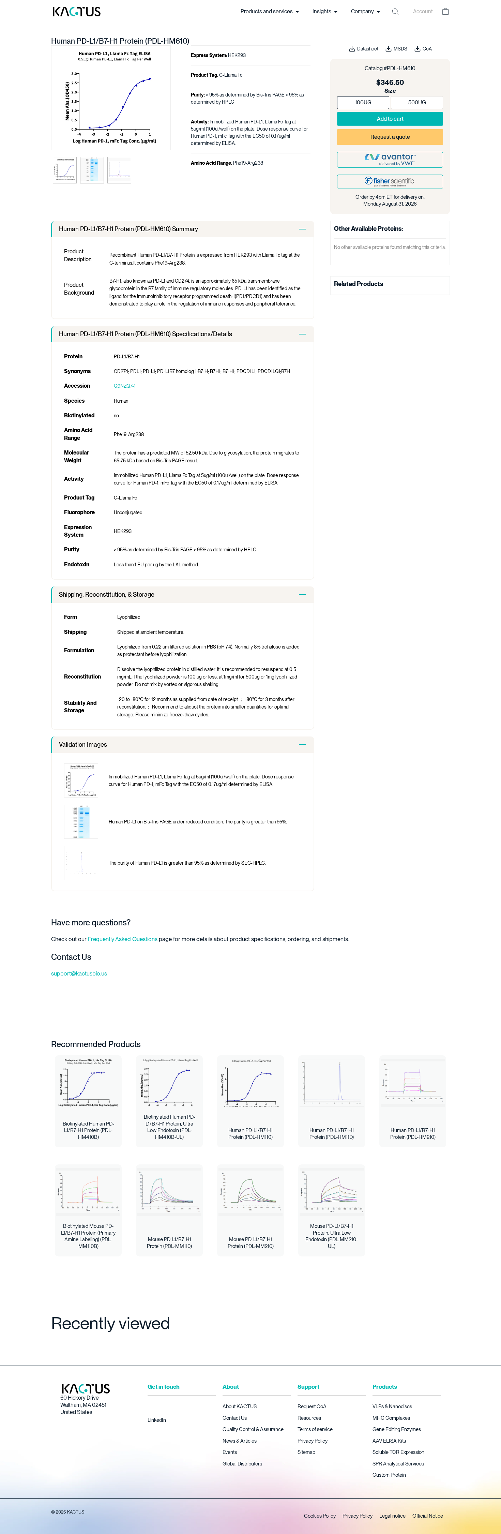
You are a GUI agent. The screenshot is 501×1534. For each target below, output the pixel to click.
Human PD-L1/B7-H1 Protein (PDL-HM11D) (331, 1133)
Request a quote (390, 137)
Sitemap (306, 1452)
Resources (309, 1418)
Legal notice (392, 1516)
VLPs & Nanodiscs (392, 1406)
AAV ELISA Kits (389, 1441)
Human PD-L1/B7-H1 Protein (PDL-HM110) (250, 1133)
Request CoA (312, 1406)
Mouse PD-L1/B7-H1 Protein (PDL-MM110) (169, 1242)
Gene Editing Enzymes (397, 1429)
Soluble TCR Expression (398, 1452)
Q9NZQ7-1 (125, 386)
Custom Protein (389, 1475)
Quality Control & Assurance (253, 1429)
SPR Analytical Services (398, 1464)
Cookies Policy (320, 1516)
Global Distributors (242, 1464)
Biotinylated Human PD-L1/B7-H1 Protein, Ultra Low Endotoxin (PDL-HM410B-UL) (169, 1127)
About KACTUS (240, 1406)
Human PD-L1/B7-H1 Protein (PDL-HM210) (413, 1133)
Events (230, 1452)
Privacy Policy (313, 1441)
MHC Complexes (391, 1418)
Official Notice (427, 1516)
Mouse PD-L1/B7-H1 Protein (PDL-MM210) (251, 1242)
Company (363, 11)
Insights (322, 11)
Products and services (267, 11)
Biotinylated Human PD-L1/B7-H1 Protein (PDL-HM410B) (88, 1130)
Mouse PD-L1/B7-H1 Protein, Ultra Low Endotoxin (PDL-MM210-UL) (331, 1236)
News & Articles (240, 1441)
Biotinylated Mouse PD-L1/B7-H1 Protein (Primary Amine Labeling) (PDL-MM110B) (88, 1236)
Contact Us (235, 1418)
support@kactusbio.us (79, 973)
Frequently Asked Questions (122, 939)
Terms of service (315, 1429)
